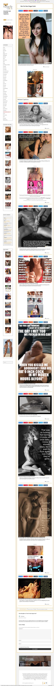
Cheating (4, 67)
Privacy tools (44, 678)
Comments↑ (47, 128)
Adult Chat (34, 2)
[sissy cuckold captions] (8, 163)
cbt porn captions (8, 299)
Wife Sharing (5, 119)
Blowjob (4, 56)
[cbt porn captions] (8, 296)
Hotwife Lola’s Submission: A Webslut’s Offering (7, 221)
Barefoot (4, 50)
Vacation (4, 118)
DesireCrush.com (43, 0)
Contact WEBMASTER (26, 678)
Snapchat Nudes (47, 1)
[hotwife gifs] (8, 138)
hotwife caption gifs (8, 208)
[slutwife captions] (8, 155)
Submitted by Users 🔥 (7, 111)
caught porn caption (8, 333)
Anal (4, 47)
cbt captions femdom (8, 308)
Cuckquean (5, 74)
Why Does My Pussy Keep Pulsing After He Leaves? (7, 234)
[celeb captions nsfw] (8, 254)
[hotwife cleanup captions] (8, 180)
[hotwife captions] (8, 129)
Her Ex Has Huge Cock (23, 609)
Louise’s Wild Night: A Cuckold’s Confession (8, 230)
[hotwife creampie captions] (8, 146)
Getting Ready (5, 88)
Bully (4, 63)
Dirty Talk (4, 77)
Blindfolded (5, 55)
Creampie (4, 69)
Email (20, 643)
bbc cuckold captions (8, 191)
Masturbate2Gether (31, 0)
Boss (4, 58)
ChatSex (30, 1)
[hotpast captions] (8, 197)
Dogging (4, 78)
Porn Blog (4, 105)
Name (20, 640)
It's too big (5, 97)
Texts (4, 113)
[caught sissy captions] (8, 313)
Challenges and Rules (6, 64)
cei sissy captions (8, 274)
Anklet (4, 49)
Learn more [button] (50, 685)
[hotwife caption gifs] (8, 205)
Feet (4, 82)
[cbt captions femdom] (8, 305)
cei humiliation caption (8, 283)
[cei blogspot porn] (8, 288)
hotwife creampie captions (8, 150)
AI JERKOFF (37, 0)
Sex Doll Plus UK (34, 1)
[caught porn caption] (8, 330)
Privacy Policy (26, 647)
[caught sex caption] (8, 322)
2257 (32, 678)
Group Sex (5, 91)
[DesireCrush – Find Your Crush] (8, 32)
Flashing (4, 85)
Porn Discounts (22, 1)
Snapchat (4, 110)
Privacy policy (39, 678)
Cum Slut (4, 75)
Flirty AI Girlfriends (39, 1)
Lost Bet (4, 99)
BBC (4, 52)
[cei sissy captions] (8, 271)
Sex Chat (31, 2)
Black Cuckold (43, 197)
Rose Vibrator (38, 2)
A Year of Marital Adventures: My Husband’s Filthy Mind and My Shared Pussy (8, 238)
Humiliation (5, 94)
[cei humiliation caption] (8, 280)
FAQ (35, 679)
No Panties (5, 104)
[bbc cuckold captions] (8, 188)
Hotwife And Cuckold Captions (7, 12)
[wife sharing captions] (8, 171)
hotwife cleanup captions (8, 183)
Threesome (5, 115)
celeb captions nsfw (8, 257)
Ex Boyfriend (5, 80)
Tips (4, 116)
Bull (4, 61)
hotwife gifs (8, 141)
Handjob (4, 93)
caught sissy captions (8, 316)
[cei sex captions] (8, 263)
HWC (35, 609)
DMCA (35, 678)
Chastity (4, 66)
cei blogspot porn (8, 291)
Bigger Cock (5, 53)
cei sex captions (8, 266)
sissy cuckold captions (8, 167)
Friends (4, 86)
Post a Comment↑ (46, 66)
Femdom (4, 83)
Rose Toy (43, 1)
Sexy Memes (5, 108)
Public (4, 107)
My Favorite (5, 102)
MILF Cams (26, 1)
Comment (21, 628)
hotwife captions (8, 132)
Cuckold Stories (5, 72)
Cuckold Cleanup (5, 71)
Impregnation (5, 96)
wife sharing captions (8, 174)
